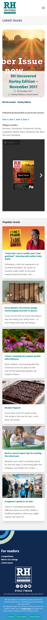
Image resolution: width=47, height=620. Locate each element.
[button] (43, 8)
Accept (11, 617)
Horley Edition (18, 94)
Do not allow (21, 617)
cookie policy (26, 608)
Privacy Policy (35, 617)
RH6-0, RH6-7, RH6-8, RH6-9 (15, 119)
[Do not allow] (44, 608)
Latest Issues (32, 94)
